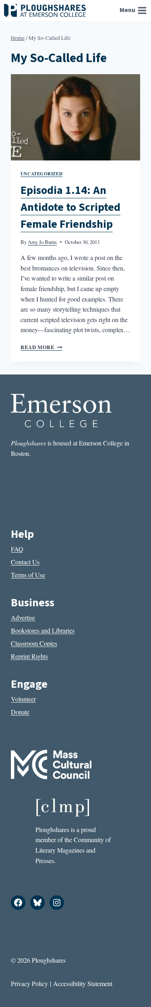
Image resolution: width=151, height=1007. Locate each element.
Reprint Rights (29, 656)
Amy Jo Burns (42, 242)
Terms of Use (28, 574)
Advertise (23, 617)
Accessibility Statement (82, 983)
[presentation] (75, 117)
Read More (41, 347)
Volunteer (23, 699)
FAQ (17, 549)
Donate (20, 711)
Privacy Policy (29, 983)
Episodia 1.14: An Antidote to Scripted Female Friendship (70, 207)
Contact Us (25, 562)
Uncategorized (41, 173)
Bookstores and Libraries (42, 630)
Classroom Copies (34, 643)
